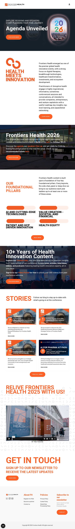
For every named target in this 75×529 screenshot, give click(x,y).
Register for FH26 (29, 499)
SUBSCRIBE (12, 478)
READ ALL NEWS (37, 374)
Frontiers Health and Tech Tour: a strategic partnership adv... (23, 352)
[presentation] (2, 30)
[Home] (15, 4)
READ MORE (37, 237)
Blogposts (49, 349)
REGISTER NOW (13, 157)
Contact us (27, 504)
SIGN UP (62, 512)
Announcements (18, 318)
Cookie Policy (44, 501)
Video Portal (23, 273)
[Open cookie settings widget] (3, 526)
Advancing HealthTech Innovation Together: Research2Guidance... (23, 321)
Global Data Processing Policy (45, 505)
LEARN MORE (46, 116)
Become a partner (29, 501)
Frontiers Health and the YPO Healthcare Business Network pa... (55, 320)
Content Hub (22, 260)
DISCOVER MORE (14, 37)
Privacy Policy (44, 499)
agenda (20, 146)
